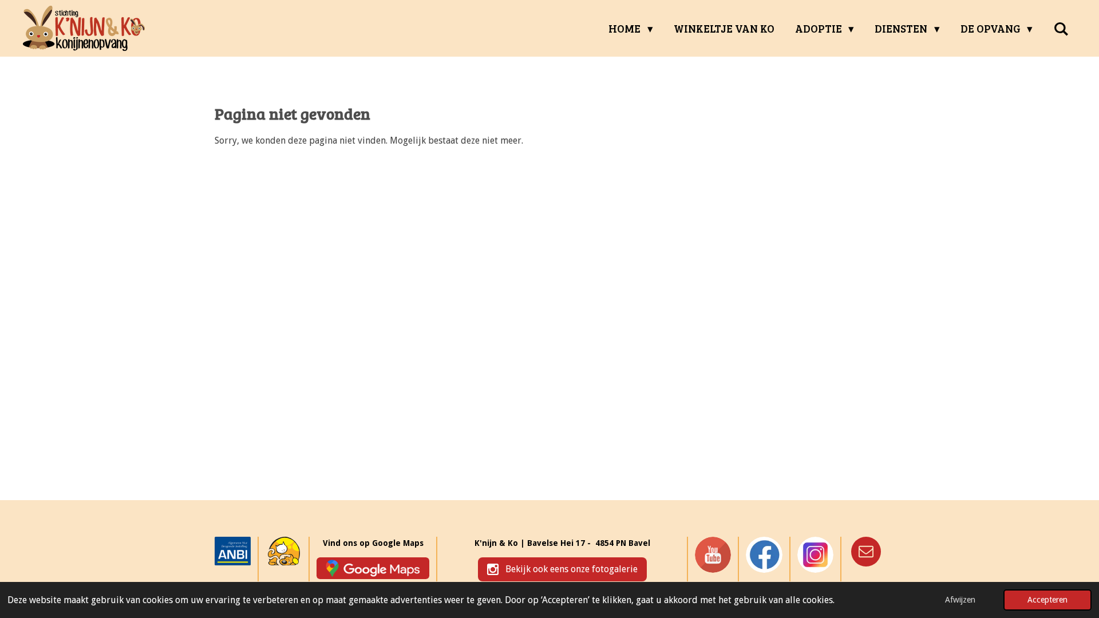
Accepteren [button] (1047, 599)
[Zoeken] (1061, 28)
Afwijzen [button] (960, 599)
